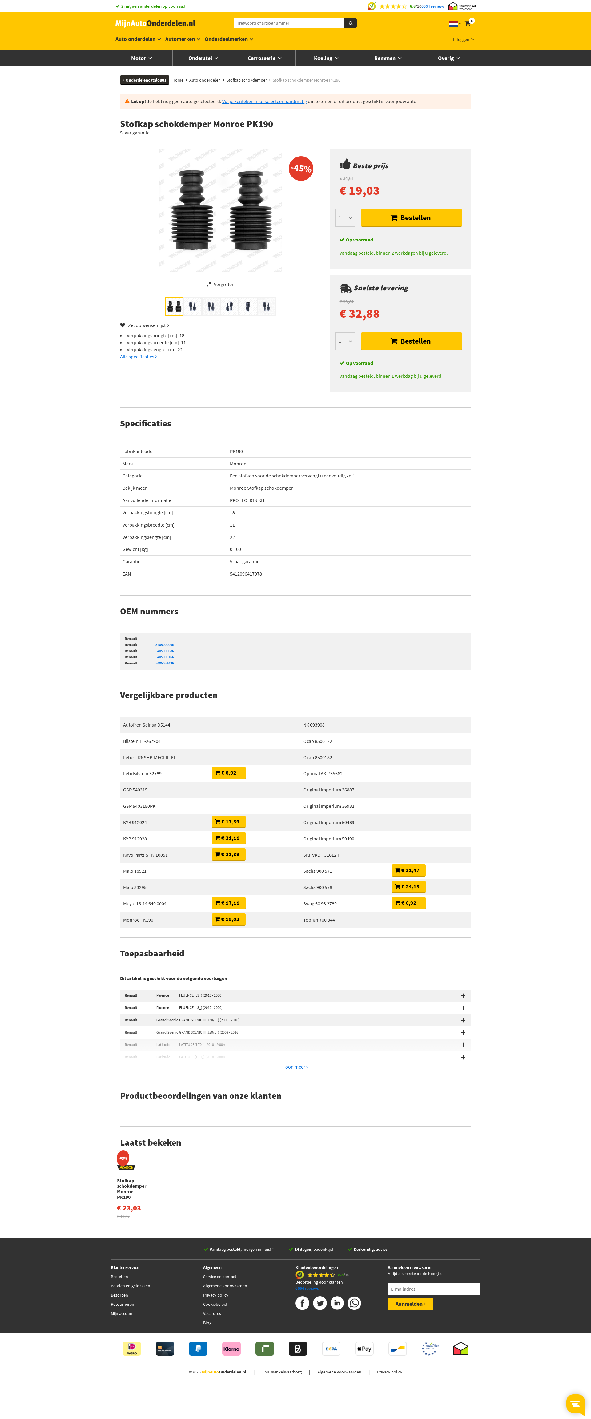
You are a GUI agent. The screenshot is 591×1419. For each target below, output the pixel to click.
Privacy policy (215, 1295)
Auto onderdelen (135, 38)
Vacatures (212, 1313)
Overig (446, 58)
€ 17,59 (229, 821)
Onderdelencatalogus (145, 80)
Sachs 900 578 (317, 887)
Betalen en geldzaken (130, 1286)
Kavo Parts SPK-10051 (145, 855)
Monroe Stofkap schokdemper (261, 488)
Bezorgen (119, 1295)
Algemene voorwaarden (225, 1286)
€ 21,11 (229, 837)
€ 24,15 (410, 886)
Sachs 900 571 (317, 871)
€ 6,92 (228, 772)
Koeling (324, 58)
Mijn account (122, 1313)
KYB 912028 (135, 838)
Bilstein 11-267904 (142, 741)
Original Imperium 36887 (328, 790)
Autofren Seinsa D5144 (146, 725)
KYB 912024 (135, 822)
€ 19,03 (229, 919)
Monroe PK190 (138, 920)
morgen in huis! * (242, 1249)
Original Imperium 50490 (328, 838)
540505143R (164, 663)
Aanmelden (410, 1303)
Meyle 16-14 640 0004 (145, 903)
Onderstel (200, 58)
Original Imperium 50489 (328, 822)
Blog (207, 1322)
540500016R (164, 657)
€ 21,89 (229, 854)
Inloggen (461, 39)
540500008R (164, 650)
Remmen (385, 58)
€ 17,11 (229, 902)
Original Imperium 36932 (328, 806)
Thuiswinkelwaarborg (282, 1372)
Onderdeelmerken (226, 38)
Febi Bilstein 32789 (142, 773)
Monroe (238, 463)
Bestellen (415, 217)
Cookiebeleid (215, 1304)
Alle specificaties (137, 356)
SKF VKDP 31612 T (321, 855)
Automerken (180, 38)
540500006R (164, 644)
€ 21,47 (410, 870)
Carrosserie (262, 58)
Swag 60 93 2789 (320, 903)
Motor (139, 58)
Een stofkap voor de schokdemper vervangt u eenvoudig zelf (292, 475)
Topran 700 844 (319, 920)
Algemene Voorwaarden (339, 1372)
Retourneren (122, 1304)
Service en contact (219, 1276)
